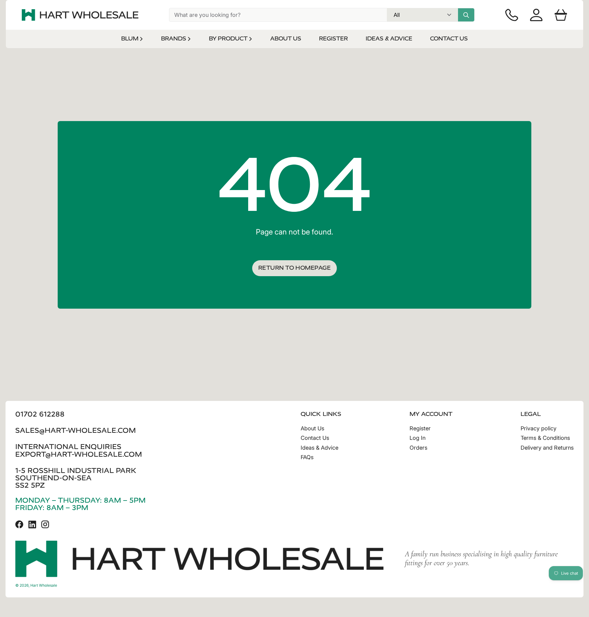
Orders (418, 447)
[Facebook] (19, 524)
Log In (417, 438)
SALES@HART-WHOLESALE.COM (75, 430)
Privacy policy (538, 428)
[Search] (466, 14)
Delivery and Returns (547, 447)
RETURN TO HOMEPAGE (294, 268)
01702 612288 (40, 414)
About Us (312, 428)
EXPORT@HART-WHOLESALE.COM (78, 454)
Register (420, 428)
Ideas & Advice (319, 447)
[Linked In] (32, 524)
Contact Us (315, 438)
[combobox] (278, 14)
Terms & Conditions (545, 438)
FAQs (307, 457)
